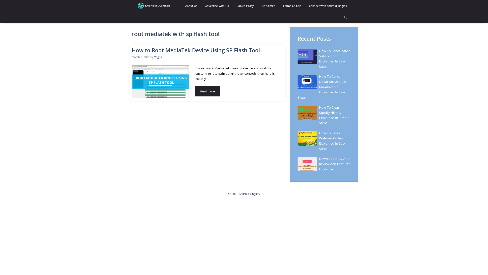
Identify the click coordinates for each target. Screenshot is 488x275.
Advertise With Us (217, 6)
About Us (191, 6)
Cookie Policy (245, 6)
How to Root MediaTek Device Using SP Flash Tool (196, 50)
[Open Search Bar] (345, 17)
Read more (207, 91)
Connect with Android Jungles (328, 6)
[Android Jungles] (154, 5)
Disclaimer (268, 6)
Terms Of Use (292, 6)
